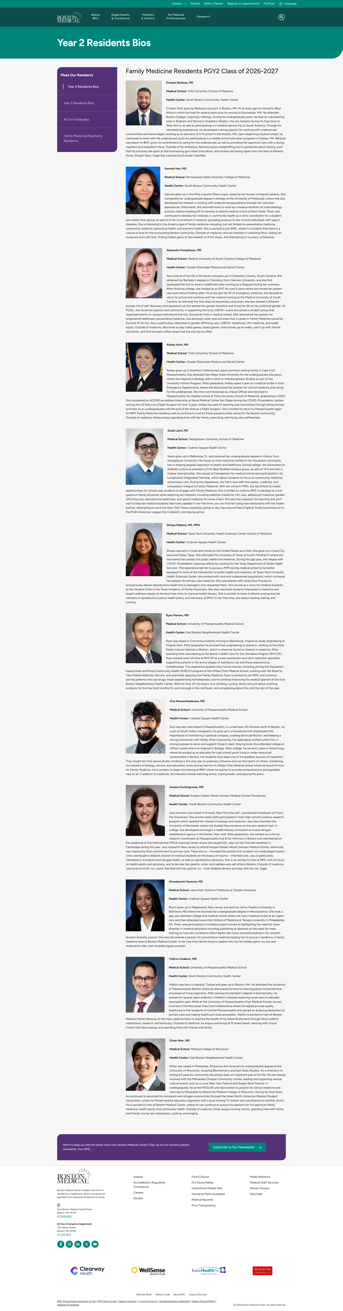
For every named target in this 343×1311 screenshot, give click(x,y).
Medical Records (202, 1199)
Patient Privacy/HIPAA (203, 1301)
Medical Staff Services (264, 1182)
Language (290, 3)
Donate (195, 3)
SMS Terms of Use (107, 1301)
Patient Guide (162, 1294)
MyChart (269, 3)
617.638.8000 (64, 1216)
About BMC (179, 1294)
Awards (138, 1176)
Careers (138, 1192)
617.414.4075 (64, 1234)
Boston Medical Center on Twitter (86, 1244)
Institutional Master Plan (207, 1188)
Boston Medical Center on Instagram (69, 1244)
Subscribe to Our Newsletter (234, 1147)
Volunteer (256, 1194)
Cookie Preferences (147, 1301)
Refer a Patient (213, 3)
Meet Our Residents (77, 75)
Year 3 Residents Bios (79, 103)
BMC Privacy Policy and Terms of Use (76, 1301)
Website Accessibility (68, 1305)
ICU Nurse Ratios (203, 1182)
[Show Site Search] (281, 17)
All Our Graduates (76, 119)
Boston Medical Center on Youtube (95, 1244)
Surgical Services (198, 1294)
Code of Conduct (127, 1301)
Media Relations (260, 1176)
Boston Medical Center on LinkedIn (77, 1244)
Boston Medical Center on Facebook (60, 1244)
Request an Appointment (243, 3)
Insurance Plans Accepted (208, 1194)
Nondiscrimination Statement (174, 1301)
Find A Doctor (200, 1176)
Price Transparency (204, 1205)
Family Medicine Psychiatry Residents (83, 138)
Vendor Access (259, 1188)
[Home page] (74, 1182)
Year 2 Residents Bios (83, 87)
